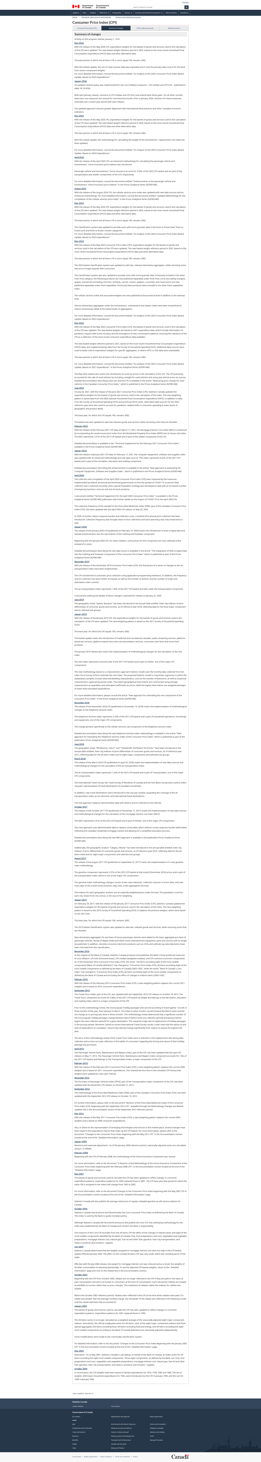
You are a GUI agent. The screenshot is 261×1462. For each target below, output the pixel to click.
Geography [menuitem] (116, 13)
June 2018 (79, 744)
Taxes (74, 1448)
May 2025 (79, 116)
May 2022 (79, 323)
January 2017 (80, 900)
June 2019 (79, 599)
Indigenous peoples (157, 1428)
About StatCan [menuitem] (171, 13)
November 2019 (81, 561)
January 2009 (80, 1141)
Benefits (75, 1440)
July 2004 (78, 1246)
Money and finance (117, 1448)
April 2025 (79, 157)
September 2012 (82, 1089)
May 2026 (79, 43)
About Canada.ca (106, 1457)
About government (156, 1417)
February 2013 (81, 1063)
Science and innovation (158, 1424)
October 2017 (80, 807)
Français (185, 2)
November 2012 (81, 1078)
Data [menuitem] (84, 13)
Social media (76, 1457)
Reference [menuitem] (103, 13)
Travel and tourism (78, 1432)
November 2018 (81, 702)
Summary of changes (116, 28)
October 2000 (80, 1369)
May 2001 (79, 1351)
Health (74, 1444)
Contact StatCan (77, 1406)
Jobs (73, 1424)
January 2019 (80, 614)
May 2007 (79, 1174)
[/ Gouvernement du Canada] (90, 7)
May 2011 (79, 1113)
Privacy (135, 1457)
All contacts (76, 1417)
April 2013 (79, 1049)
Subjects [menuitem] (76, 13)
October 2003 (80, 1275)
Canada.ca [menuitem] (184, 13)
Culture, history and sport (120, 1432)
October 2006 (80, 1208)
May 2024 (79, 203)
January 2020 (80, 527)
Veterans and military (157, 1432)
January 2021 (80, 450)
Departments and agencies (120, 1417)
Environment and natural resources (123, 1424)
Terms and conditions (122, 1457)
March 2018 (80, 758)
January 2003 (80, 1306)
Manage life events (156, 1440)
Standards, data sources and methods (96, 17)
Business (75, 1436)
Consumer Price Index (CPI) (87, 28)
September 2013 (82, 990)
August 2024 (80, 188)
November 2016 (81, 951)
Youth (152, 1436)
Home (74, 17)
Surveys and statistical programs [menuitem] (148, 13)
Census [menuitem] (127, 13)
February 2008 (81, 1152)
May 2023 (79, 241)
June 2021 (79, 388)
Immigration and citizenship (82, 1428)
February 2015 (81, 979)
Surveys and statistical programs (128, 17)
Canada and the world (118, 1444)
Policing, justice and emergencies (122, 1436)
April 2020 (79, 475)
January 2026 (80, 81)
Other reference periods (145, 28)
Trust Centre (115, 1406)
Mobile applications (90, 1457)
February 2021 (81, 426)
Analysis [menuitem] (93, 13)
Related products (174, 28)
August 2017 (80, 858)
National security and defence (121, 1428)
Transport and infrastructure (121, 1440)
